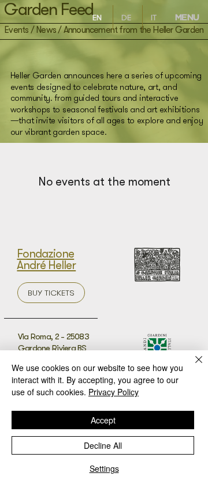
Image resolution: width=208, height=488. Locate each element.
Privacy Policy (113, 392)
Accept (103, 420)
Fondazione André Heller (46, 259)
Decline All (103, 445)
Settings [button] (104, 468)
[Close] (192, 366)
